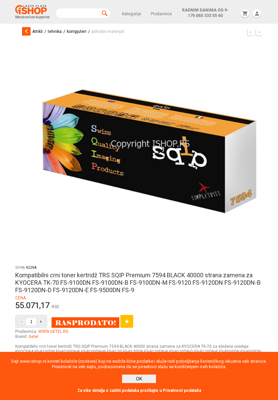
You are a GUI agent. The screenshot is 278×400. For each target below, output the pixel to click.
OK (139, 378)
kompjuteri (76, 31)
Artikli (37, 31)
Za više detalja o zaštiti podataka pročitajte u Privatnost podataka (139, 390)
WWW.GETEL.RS (53, 331)
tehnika (55, 31)
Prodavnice (161, 14)
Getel (33, 336)
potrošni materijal (108, 31)
